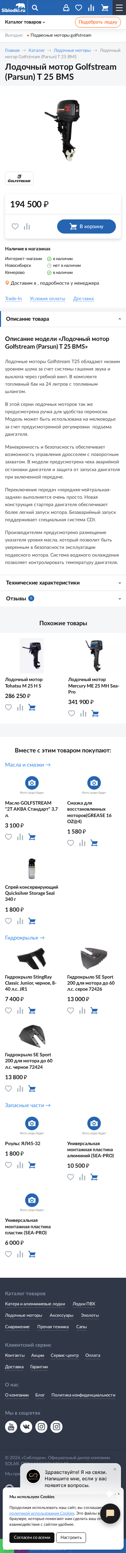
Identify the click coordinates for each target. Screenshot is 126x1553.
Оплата (92, 1355)
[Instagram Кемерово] (56, 1427)
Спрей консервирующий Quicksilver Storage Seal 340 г (31, 893)
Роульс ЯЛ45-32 (22, 1143)
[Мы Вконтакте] (26, 1427)
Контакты (15, 1355)
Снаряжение (17, 1327)
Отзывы (19, 598)
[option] (63, 129)
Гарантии (39, 1367)
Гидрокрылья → (25, 938)
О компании (17, 1395)
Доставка (14, 1367)
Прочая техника (53, 1327)
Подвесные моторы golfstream (61, 35)
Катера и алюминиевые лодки (35, 1304)
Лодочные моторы (72, 50)
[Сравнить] (27, 226)
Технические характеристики (43, 583)
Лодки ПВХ (84, 1304)
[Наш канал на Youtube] (11, 1427)
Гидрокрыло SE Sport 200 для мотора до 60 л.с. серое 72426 (91, 983)
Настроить (71, 1538)
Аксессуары (61, 1315)
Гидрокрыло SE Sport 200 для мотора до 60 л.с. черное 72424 (28, 1061)
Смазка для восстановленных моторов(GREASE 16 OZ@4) (89, 812)
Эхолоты (90, 1315)
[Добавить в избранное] (15, 226)
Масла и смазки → (28, 765)
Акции (37, 1355)
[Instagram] (41, 1427)
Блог (40, 1395)
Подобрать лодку (98, 22)
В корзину (91, 226)
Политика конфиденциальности (83, 1395)
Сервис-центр (65, 1355)
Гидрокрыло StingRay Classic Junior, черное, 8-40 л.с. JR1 (30, 983)
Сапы (81, 1327)
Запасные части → (28, 1105)
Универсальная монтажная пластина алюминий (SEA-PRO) (90, 1149)
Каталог (37, 50)
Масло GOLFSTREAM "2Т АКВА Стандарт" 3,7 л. (31, 809)
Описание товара (27, 319)
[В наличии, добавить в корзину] (32, 707)
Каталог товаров (23, 22)
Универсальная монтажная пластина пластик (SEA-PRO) (28, 1226)
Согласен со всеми (32, 1538)
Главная (12, 50)
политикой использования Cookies (41, 1513)
